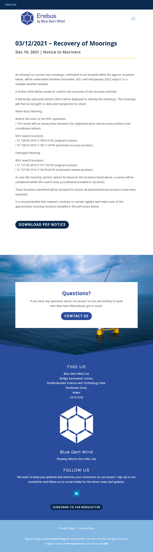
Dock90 (104, 543)
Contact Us (76, 316)
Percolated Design (56, 538)
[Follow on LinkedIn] (76, 493)
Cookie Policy (86, 528)
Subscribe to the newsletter (76, 507)
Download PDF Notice (42, 224)
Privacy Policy (67, 528)
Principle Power (75, 543)
